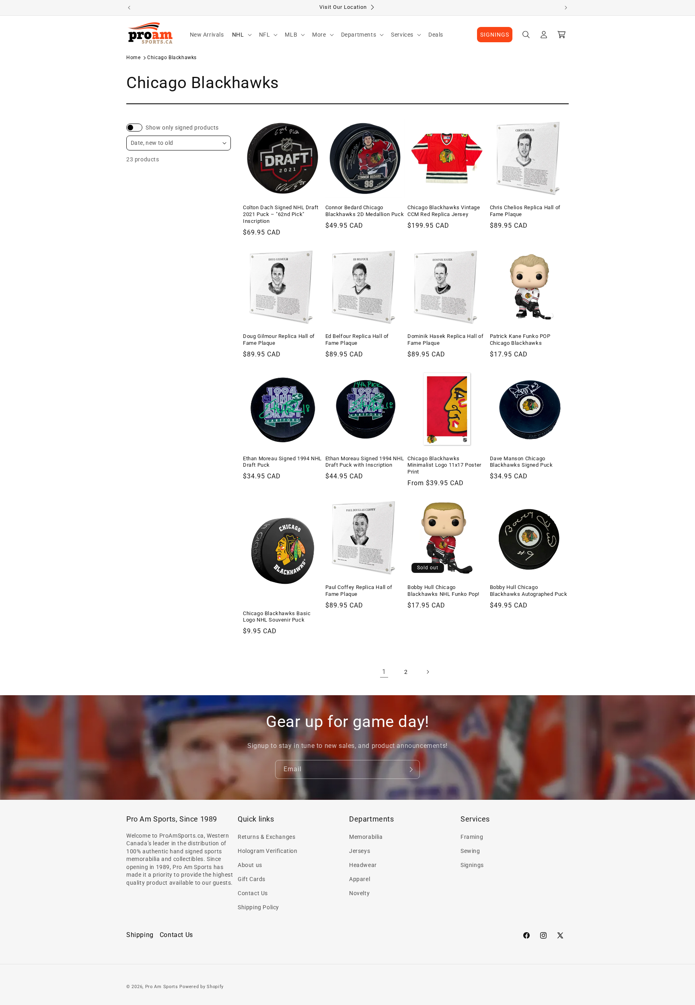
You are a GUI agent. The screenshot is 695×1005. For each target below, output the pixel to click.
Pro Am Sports (161, 986)
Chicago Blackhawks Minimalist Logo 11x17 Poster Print (444, 465)
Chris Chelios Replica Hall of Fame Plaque (525, 210)
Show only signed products (182, 127)
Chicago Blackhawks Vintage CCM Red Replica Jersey (443, 210)
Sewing (470, 851)
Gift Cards (251, 879)
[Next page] (427, 672)
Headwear (363, 865)
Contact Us (253, 893)
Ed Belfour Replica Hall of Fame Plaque (357, 339)
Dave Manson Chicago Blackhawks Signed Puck (521, 461)
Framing (472, 837)
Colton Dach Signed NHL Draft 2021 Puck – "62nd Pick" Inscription (281, 214)
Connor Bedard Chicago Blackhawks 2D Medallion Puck (364, 210)
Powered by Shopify (201, 986)
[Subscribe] (410, 769)
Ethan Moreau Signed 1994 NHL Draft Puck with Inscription (364, 461)
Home (133, 57)
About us (250, 865)
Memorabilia (366, 837)
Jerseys (359, 851)
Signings (472, 865)
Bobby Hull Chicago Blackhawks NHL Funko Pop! (443, 590)
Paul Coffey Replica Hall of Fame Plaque (359, 590)
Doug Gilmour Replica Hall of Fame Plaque (279, 339)
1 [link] (384, 671)
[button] (241, 34)
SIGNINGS (494, 34)
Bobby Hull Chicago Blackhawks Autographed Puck (529, 590)
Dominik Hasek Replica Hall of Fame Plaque (445, 339)
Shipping (140, 935)
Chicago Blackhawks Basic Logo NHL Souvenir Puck (276, 616)
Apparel (359, 879)
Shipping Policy (258, 907)
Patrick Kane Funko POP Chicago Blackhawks (520, 339)
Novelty (359, 893)
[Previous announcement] (129, 7)
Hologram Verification (268, 851)
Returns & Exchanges (266, 837)
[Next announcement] (566, 7)
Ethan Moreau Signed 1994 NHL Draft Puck (282, 461)
